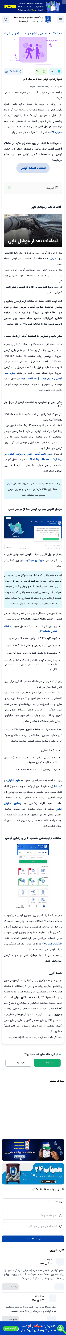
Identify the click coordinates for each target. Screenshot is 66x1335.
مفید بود (50, 1062)
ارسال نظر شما (33, 1239)
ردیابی (53, 258)
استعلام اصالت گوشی (33, 168)
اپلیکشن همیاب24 (51, 944)
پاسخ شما (13, 1286)
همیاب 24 (56, 132)
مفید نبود (21, 1062)
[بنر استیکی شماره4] (33, 1328)
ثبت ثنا (58, 786)
